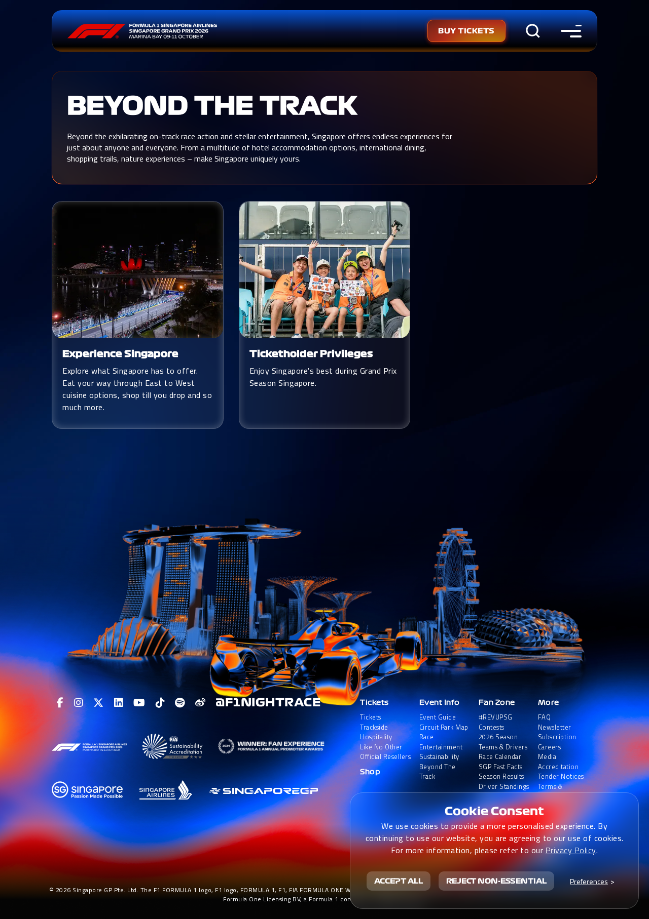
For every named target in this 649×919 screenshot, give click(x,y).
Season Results (501, 776)
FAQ (544, 717)
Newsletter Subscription (557, 732)
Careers (549, 747)
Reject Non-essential (496, 881)
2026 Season (498, 737)
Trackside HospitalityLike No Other (381, 737)
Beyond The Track (437, 772)
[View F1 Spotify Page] (180, 703)
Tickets (374, 702)
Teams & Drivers (503, 747)
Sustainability (439, 757)
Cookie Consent (494, 811)
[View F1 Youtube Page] (139, 703)
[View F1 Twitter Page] (98, 703)
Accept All (398, 881)
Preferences (589, 881)
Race (426, 737)
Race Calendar (500, 757)
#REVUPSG (496, 717)
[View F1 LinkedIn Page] (119, 703)
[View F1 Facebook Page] (60, 703)
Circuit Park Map (443, 727)
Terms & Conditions (554, 792)
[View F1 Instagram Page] (79, 703)
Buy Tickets (466, 30)
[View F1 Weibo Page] (200, 703)
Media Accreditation (558, 762)
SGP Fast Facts (501, 767)
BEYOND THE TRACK (212, 106)
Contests (491, 727)
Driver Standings (504, 786)
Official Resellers (385, 757)
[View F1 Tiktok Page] (160, 703)
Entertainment (441, 747)
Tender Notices (561, 776)
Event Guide (437, 717)
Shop (370, 772)
